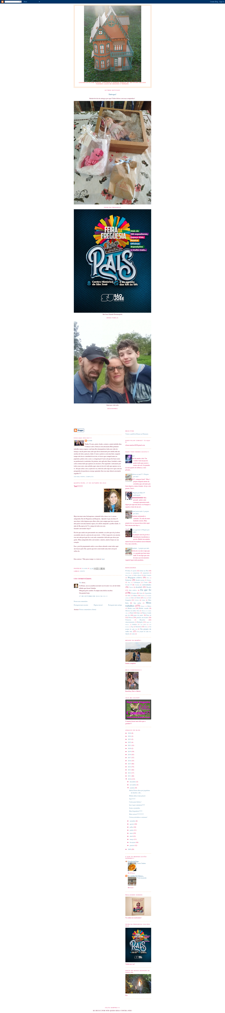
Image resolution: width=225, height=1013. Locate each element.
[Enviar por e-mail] (95, 568)
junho (132, 830)
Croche (137, 585)
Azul (133, 456)
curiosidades (146, 584)
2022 (129, 742)
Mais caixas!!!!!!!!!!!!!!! (136, 814)
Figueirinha (148, 593)
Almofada (127, 573)
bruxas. (149, 580)
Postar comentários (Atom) (87, 609)
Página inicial (98, 605)
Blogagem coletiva (135, 577)
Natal (131, 613)
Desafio (148, 587)
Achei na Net (144, 571)
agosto (132, 824)
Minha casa (131, 608)
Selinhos (134, 624)
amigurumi (146, 573)
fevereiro (133, 842)
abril (131, 836)
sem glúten (143, 624)
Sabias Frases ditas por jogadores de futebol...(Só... (139, 791)
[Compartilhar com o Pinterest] (104, 568)
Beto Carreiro (147, 575)
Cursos (131, 587)
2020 (129, 748)
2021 (129, 745)
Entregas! (112, 94)
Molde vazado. (144, 608)
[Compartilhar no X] (99, 568)
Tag (132, 627)
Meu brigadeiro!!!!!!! (135, 811)
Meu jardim (137, 603)
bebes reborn (137, 575)
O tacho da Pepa (133, 861)
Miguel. (143, 606)
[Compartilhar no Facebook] (101, 568)
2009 (129, 849)
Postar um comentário (81, 601)
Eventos (134, 593)
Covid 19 (128, 585)
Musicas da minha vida (132, 611)
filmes (135, 595)
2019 (129, 751)
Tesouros (138, 627)
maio (131, 833)
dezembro (133, 782)
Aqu (102, 559)
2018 (129, 754)
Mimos (149, 606)
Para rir (148, 615)
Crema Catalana (141, 863)
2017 (129, 757)
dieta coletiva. (133, 590)
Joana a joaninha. (134, 808)
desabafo (139, 587)
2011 (129, 776)
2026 (129, 733)
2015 (129, 764)
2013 (129, 770)
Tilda (145, 627)
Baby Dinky (128, 575)
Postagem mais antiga (115, 605)
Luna (143, 600)
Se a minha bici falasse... (136, 876)
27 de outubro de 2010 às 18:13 (93, 596)
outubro (132, 788)
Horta (145, 598)
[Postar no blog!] (97, 568)
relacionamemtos (130, 622)
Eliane (89, 440)
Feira (140, 593)
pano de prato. (138, 615)
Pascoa (131, 617)
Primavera (128, 620)
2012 (129, 773)
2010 (129, 779)
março (132, 839)
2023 (129, 739)
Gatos (132, 598)
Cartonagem (136, 582)
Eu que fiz (145, 589)
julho (131, 827)
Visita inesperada (141, 878)
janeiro (132, 845)
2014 (129, 767)
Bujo (129, 582)
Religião (140, 622)
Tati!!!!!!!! (132, 799)
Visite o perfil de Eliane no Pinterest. (136, 434)
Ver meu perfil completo (84, 476)
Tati (80, 582)
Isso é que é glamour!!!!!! (137, 805)
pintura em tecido (142, 617)
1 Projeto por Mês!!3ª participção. (138, 494)
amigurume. (136, 573)
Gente (82, 571)
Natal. (138, 613)
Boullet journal (140, 580)
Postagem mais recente (81, 605)
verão (133, 634)
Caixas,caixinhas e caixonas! (138, 817)
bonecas (128, 580)
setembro (133, 821)
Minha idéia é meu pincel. (137, 796)
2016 (129, 761)
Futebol (143, 595)
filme (129, 595)
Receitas (142, 620)
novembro (133, 785)
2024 (129, 736)
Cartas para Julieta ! (135, 802)
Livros (137, 600)
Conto (146, 582)
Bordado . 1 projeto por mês (140, 548)
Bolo (148, 578)
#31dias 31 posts (130, 571)
